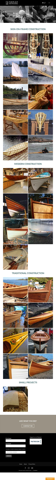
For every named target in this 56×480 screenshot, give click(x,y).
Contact (35, 470)
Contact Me (28, 426)
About (25, 464)
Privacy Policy (32, 464)
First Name (8, 438)
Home (20, 464)
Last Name (8, 443)
